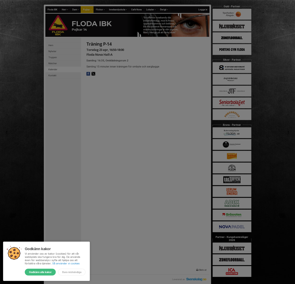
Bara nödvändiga (71, 272)
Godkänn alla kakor (40, 272)
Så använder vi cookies (66, 263)
